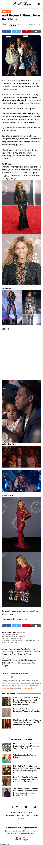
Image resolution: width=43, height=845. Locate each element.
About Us (22, 812)
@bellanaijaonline (30, 688)
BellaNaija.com (17, 26)
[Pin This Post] (26, 31)
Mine (5, 643)
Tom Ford (13, 643)
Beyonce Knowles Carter (14, 636)
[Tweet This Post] (16, 31)
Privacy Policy (33, 816)
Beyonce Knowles (10, 634)
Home (13, 812)
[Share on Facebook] (6, 31)
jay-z (20, 638)
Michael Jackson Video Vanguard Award (21, 640)
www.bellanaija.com (31, 683)
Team (30, 812)
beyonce (21, 632)
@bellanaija (23, 685)
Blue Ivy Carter (9, 638)
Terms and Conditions (15, 816)
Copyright (22, 819)
